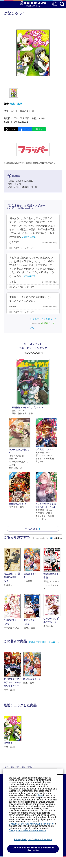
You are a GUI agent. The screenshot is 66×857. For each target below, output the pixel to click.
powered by (35, 323)
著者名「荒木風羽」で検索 (42, 642)
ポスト (12, 129)
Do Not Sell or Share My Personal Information (31, 824)
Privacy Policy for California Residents (33, 839)
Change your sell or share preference (27, 830)
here (40, 795)
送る (40, 129)
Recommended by (40, 538)
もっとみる (31, 528)
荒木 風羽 (16, 103)
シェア (26, 129)
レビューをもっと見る (41, 318)
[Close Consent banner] (60, 772)
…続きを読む (29, 237)
